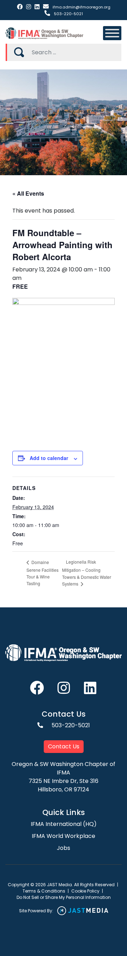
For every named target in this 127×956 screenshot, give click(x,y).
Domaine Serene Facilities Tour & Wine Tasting (42, 572)
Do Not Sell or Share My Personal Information (64, 897)
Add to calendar (49, 457)
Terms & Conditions (44, 891)
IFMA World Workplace (63, 836)
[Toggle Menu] (112, 33)
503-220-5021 (68, 14)
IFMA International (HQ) (64, 824)
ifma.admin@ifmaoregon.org (81, 7)
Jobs (63, 848)
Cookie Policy (85, 891)
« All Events (28, 193)
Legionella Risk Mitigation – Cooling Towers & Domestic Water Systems (86, 573)
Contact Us (63, 746)
